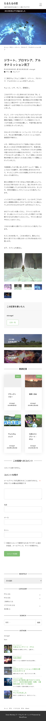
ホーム (6, 708)
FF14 (5, 598)
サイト (6, 530)
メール (6, 517)
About (27, 708)
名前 (5, 505)
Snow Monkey (10, 715)
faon (5, 639)
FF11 (8, 72)
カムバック (16, 72)
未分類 (6, 609)
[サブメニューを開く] (40, 595)
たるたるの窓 (11, 3)
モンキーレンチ (27, 715)
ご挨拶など (7, 601)
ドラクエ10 (7, 605)
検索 (38, 622)
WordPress (23, 717)
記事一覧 (13, 322)
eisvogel (7, 636)
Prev (6, 267)
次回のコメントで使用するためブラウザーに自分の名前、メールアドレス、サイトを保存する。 (23, 544)
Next (39, 267)
